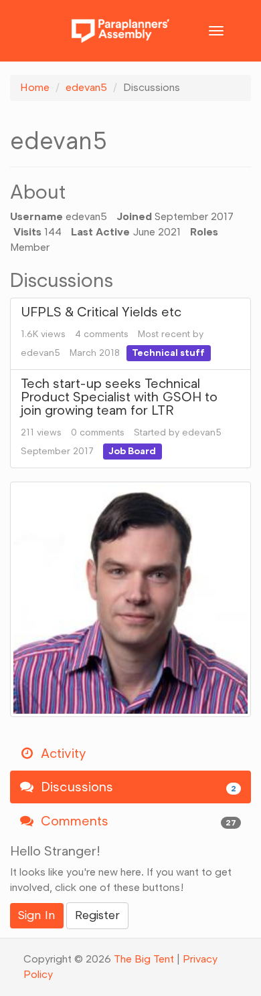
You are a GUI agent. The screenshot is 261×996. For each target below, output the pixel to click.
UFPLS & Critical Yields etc (101, 312)
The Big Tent (144, 959)
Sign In (37, 915)
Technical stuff (168, 353)
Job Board (132, 451)
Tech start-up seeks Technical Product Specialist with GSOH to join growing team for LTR (119, 396)
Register (97, 915)
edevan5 (40, 353)
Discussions (136, 787)
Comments (136, 821)
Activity (61, 753)
